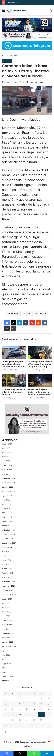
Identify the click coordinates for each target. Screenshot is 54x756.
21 (34, 714)
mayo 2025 (6, 508)
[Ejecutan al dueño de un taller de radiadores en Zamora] (14, 380)
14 (34, 709)
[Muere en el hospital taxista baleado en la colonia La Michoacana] (40, 380)
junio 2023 (6, 607)
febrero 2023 (7, 625)
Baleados (13, 313)
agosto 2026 (7, 444)
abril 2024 (6, 564)
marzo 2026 (7, 465)
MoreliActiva (27, 746)
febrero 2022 (7, 676)
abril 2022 (6, 668)
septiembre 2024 (9, 543)
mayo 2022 (6, 663)
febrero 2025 (7, 521)
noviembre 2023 (8, 586)
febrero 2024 (7, 573)
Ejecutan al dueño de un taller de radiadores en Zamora (13, 392)
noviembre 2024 (8, 534)
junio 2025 (6, 504)
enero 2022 (7, 681)
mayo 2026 (6, 457)
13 (27, 709)
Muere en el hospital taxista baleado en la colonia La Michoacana (39, 392)
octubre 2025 (7, 487)
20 (27, 714)
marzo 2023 (7, 620)
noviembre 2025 (8, 483)
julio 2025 (6, 500)
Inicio (6, 55)
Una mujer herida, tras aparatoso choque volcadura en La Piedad (13, 364)
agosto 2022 (7, 651)
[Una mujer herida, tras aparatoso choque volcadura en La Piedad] (14, 352)
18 (13, 714)
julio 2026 (6, 448)
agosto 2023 (7, 599)
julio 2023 (6, 603)
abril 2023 (6, 616)
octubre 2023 (7, 590)
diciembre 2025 (8, 478)
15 (41, 709)
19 (20, 714)
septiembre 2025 (9, 491)
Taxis (27, 313)
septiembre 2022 (9, 646)
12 (20, 709)
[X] (13, 322)
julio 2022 (6, 655)
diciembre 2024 (8, 530)
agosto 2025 (7, 495)
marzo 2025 (7, 517)
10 (5, 709)
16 (48, 709)
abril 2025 (6, 513)
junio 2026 (6, 452)
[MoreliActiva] (17, 10)
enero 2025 (7, 526)
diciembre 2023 (8, 582)
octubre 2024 (7, 539)
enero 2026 (7, 474)
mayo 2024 (6, 560)
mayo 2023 (6, 612)
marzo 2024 (7, 569)
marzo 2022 (7, 672)
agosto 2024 (7, 547)
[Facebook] (7, 322)
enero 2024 (7, 577)
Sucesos (13, 55)
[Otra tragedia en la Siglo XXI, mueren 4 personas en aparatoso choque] (40, 352)
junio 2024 (6, 556)
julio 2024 (6, 551)
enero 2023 (7, 629)
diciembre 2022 (8, 633)
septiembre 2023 (9, 595)
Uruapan (41, 313)
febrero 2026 (7, 470)
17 (5, 714)
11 (13, 709)
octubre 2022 (7, 642)
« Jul (4, 732)
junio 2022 (6, 659)
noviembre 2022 (8, 638)
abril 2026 (6, 461)
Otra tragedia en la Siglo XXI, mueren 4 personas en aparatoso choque (40, 364)
